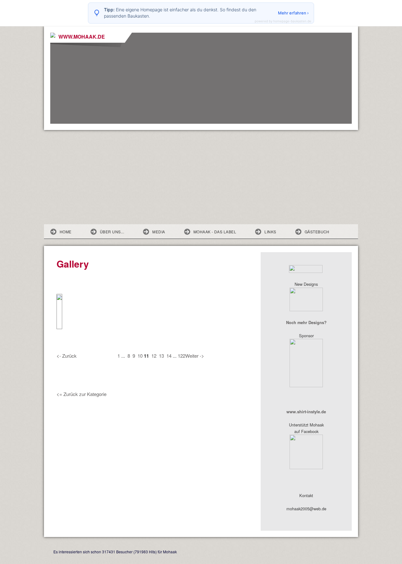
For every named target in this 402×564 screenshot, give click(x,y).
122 (181, 355)
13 (161, 355)
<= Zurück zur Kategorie (81, 394)
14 (168, 355)
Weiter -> (194, 355)
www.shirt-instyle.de (306, 412)
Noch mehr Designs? (306, 322)
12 (153, 355)
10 (140, 355)
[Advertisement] (201, 177)
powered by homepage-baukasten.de (283, 21)
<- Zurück (67, 355)
